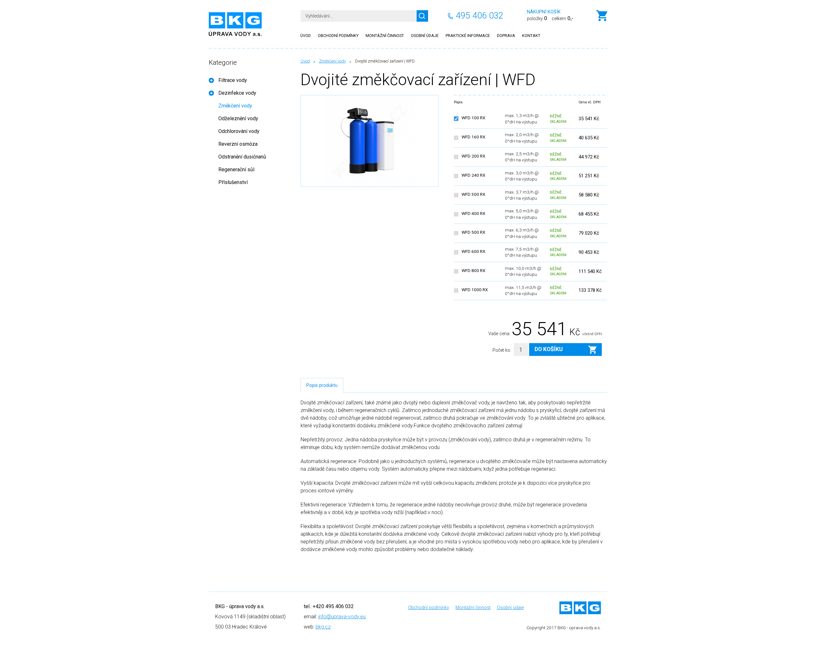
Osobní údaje (425, 35)
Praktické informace (468, 35)
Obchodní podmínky (338, 35)
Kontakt (531, 35)
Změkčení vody (332, 61)
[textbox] (364, 16)
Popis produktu (322, 385)
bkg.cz (323, 627)
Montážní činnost (385, 35)
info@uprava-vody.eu (342, 617)
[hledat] (422, 16)
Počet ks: (501, 350)
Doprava (506, 35)
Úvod (305, 61)
